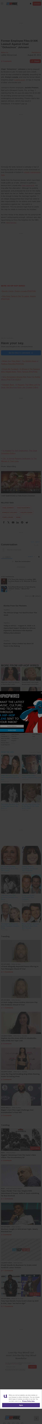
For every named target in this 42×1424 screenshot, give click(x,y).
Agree (21, 1405)
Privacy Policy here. (28, 1401)
